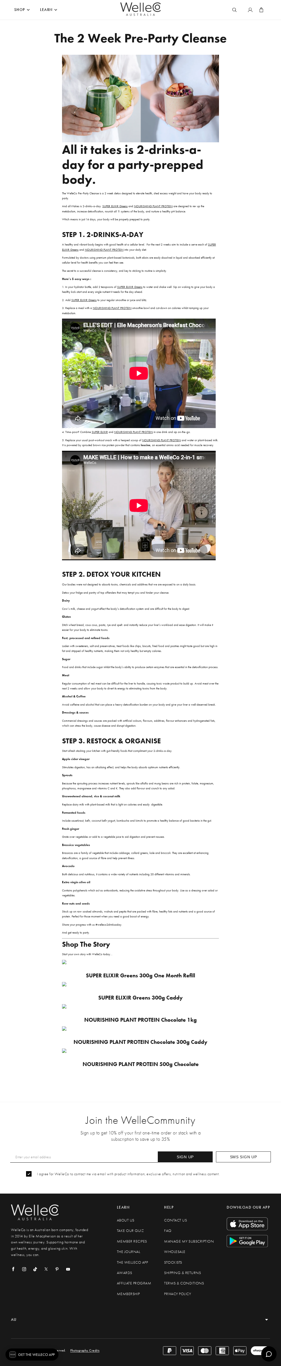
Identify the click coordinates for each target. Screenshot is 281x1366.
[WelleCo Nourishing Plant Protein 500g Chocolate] (140, 1051)
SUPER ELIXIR (100, 432)
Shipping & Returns (182, 1272)
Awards (124, 1272)
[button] (31, 1354)
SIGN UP (185, 1157)
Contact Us (175, 1220)
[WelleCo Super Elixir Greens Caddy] (140, 984)
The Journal (128, 1251)
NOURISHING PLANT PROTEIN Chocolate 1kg (140, 1019)
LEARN (46, 9)
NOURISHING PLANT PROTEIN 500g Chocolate (141, 1064)
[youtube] (68, 1269)
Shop (19, 9)
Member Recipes (132, 1241)
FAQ (168, 1230)
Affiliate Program (134, 1283)
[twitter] (46, 1269)
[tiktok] (35, 1269)
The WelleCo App (132, 1262)
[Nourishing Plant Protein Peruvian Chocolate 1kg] (140, 1006)
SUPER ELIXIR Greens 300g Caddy (140, 997)
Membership (128, 1294)
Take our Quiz (130, 1230)
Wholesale (175, 1251)
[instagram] (24, 1269)
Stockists (173, 1262)
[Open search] (234, 9)
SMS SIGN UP (243, 1157)
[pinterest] (57, 1269)
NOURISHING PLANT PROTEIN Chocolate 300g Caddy (140, 1042)
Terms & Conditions (184, 1283)
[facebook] (13, 1269)
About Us (125, 1220)
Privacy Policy (177, 1294)
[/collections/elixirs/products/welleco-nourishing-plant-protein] (140, 1028)
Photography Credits (85, 1350)
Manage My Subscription (189, 1241)
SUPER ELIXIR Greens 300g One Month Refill (140, 975)
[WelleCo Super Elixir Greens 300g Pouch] (140, 962)
